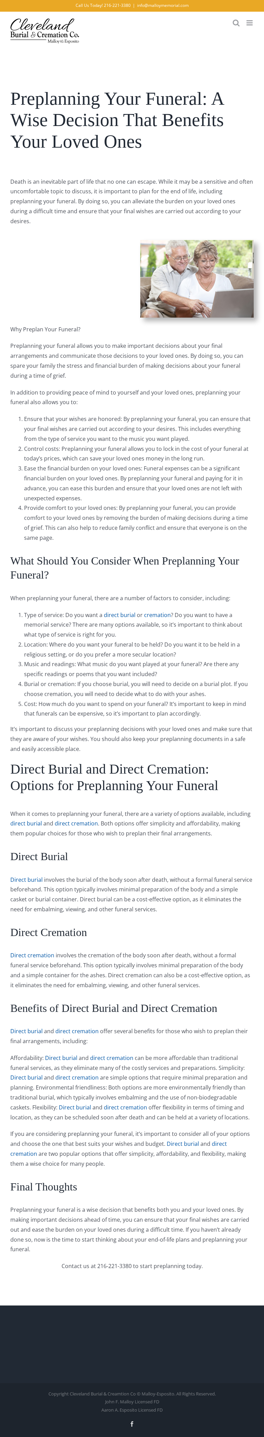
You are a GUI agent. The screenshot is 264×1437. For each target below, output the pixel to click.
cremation (157, 615)
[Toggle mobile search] (236, 22)
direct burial (119, 615)
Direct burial (26, 879)
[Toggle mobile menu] (250, 22)
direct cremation (76, 823)
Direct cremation (32, 955)
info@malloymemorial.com (163, 5)
